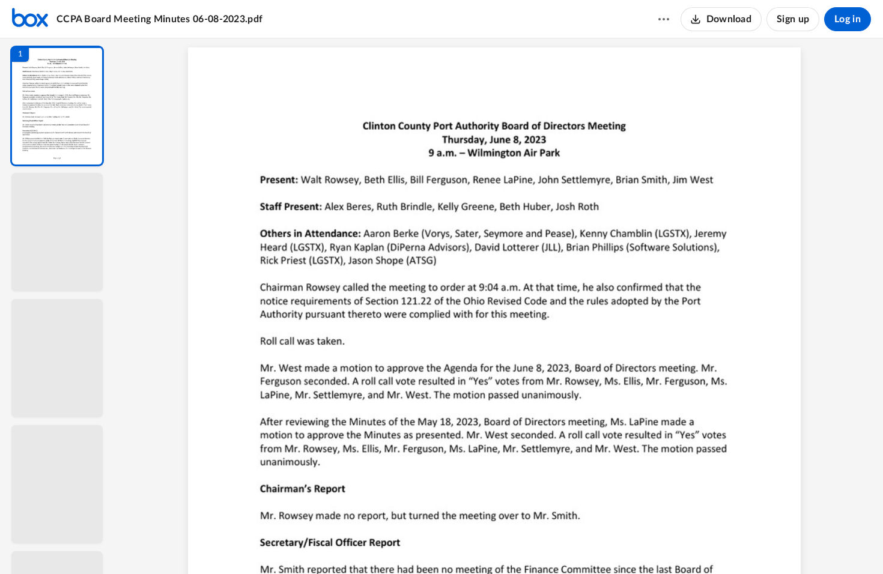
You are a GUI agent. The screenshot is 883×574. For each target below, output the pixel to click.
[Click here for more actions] (664, 19)
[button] (57, 106)
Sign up (793, 19)
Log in (847, 19)
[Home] (30, 19)
